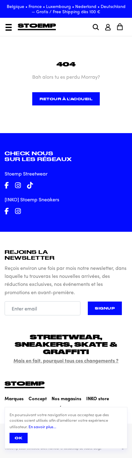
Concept (38, 398)
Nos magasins (66, 398)
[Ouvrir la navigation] (9, 27)
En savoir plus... (42, 426)
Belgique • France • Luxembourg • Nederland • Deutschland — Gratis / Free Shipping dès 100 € (66, 8)
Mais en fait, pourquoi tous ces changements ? (66, 360)
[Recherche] (96, 27)
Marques (14, 398)
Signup (105, 308)
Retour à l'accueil (66, 99)
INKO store (97, 398)
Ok (18, 438)
